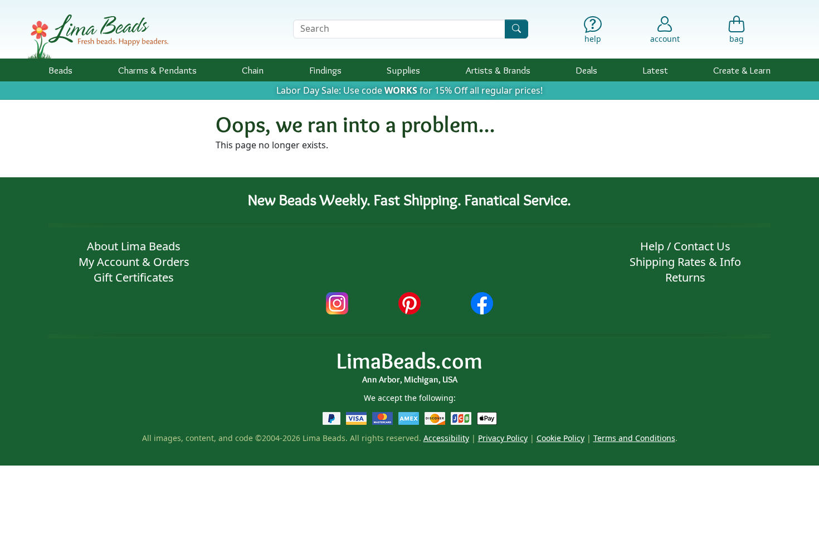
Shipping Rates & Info (685, 261)
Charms (157, 70)
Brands (498, 70)
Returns (685, 277)
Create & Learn (742, 70)
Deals (586, 70)
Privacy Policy (503, 438)
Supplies (403, 70)
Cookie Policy (560, 438)
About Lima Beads (134, 246)
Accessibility (446, 438)
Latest (655, 70)
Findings (325, 70)
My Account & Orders (134, 261)
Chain (253, 70)
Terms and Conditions (634, 438)
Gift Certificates (134, 277)
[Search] (516, 29)
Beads (60, 70)
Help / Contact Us (685, 246)
